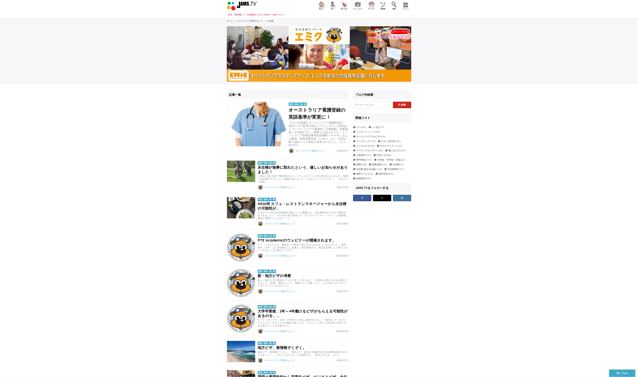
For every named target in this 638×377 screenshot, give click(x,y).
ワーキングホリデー (366, 150)
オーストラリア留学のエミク (311, 150)
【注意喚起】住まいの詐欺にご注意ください (264, 14)
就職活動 (376, 164)
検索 (403, 104)
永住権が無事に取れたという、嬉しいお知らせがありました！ (303, 169)
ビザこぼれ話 (388, 141)
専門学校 (360, 159)
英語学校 (383, 173)
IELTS (359, 127)
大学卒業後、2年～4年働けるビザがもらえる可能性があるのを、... (303, 313)
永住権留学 (393, 169)
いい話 (375, 127)
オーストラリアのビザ (367, 136)
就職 (358, 164)
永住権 (395, 164)
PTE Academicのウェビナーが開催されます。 (297, 240)
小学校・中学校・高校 (388, 159)
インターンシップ (365, 131)
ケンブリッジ (363, 141)
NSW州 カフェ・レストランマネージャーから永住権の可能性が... (302, 205)
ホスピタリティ (388, 145)
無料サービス (363, 173)
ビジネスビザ (363, 145)
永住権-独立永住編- (366, 169)
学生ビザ (381, 155)
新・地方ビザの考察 (274, 275)
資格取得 (360, 178)
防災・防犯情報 (235, 14)
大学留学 (360, 155)
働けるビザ (394, 150)
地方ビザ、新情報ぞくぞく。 (282, 347)
